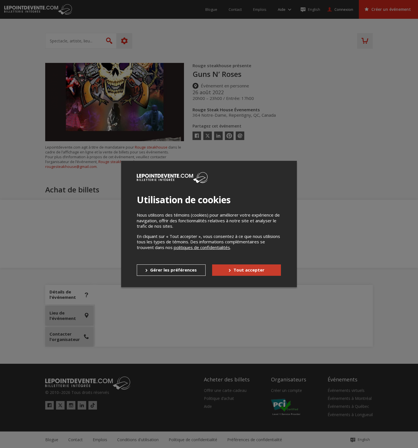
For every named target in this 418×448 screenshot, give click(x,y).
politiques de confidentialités (202, 247)
